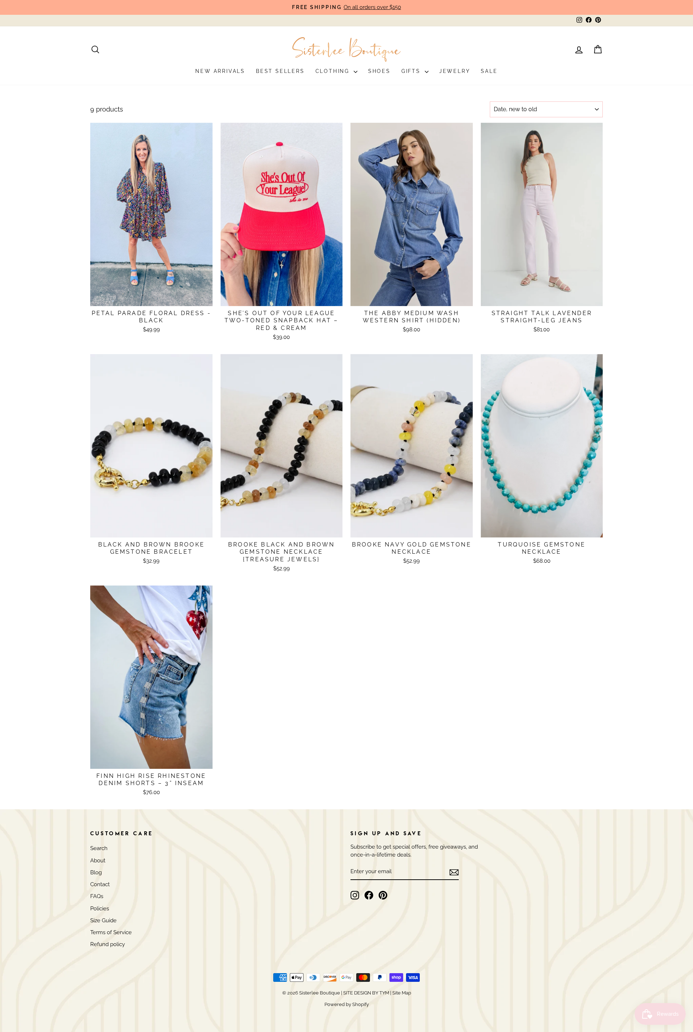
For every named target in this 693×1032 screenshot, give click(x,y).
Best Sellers (280, 71)
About (97, 860)
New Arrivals (220, 71)
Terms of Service (111, 932)
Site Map (401, 993)
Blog (96, 872)
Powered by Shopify (346, 1004)
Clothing (333, 71)
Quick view (151, 297)
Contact (100, 884)
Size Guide (103, 920)
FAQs (96, 896)
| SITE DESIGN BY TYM (365, 993)
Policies (99, 908)
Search (99, 848)
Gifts (412, 71)
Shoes (379, 71)
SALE (489, 71)
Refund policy (107, 944)
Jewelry (454, 71)
